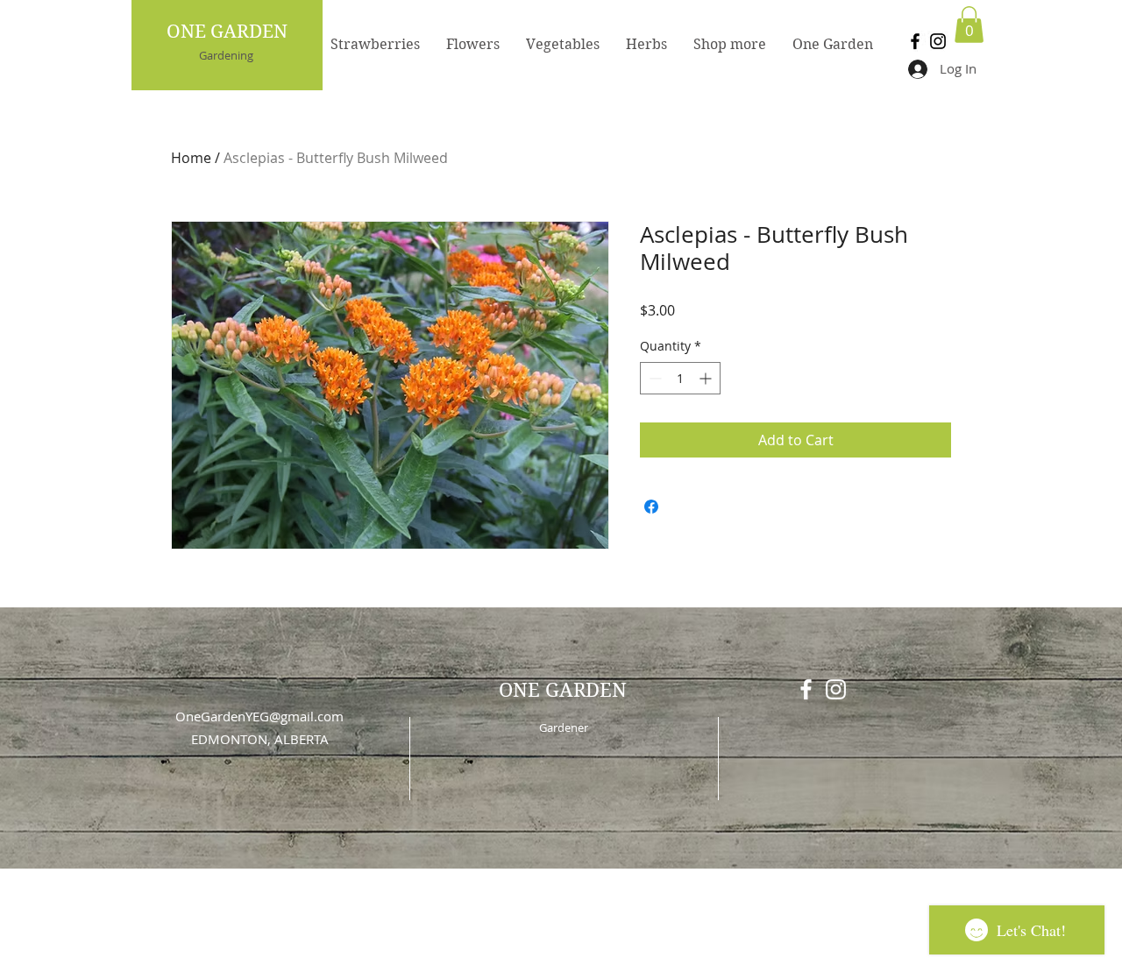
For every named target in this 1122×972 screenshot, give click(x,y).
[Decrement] (653, 378)
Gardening (226, 55)
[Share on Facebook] (651, 506)
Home (191, 157)
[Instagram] (937, 41)
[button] (969, 24)
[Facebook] (915, 41)
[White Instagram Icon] (835, 689)
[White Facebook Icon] (806, 689)
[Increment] (707, 378)
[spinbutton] (680, 378)
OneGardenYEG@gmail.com (259, 716)
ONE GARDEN (227, 31)
